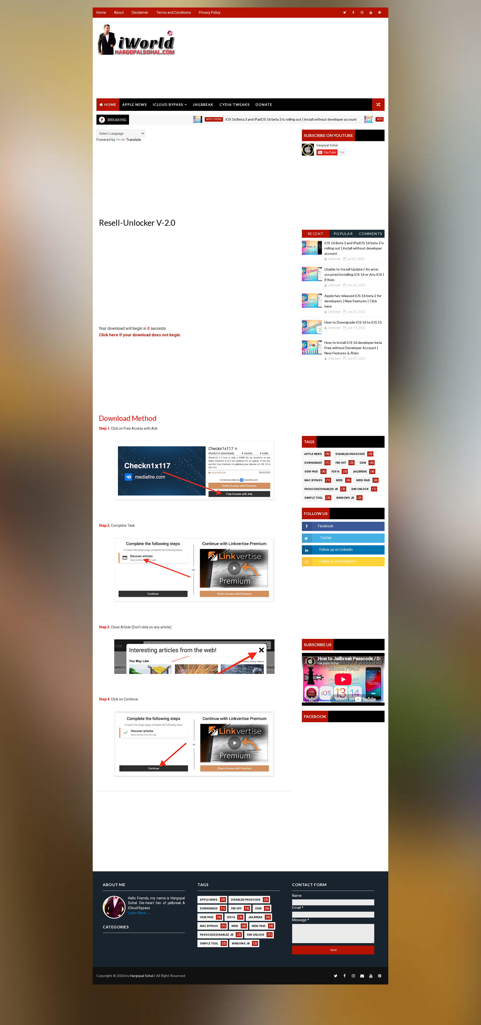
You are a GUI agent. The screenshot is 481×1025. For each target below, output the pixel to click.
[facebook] (353, 12)
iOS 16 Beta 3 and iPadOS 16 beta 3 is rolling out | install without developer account (260, 119)
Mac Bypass (313, 480)
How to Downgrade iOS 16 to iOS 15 (353, 322)
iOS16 (335, 471)
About (119, 13)
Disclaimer (140, 13)
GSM (362, 462)
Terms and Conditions (173, 13)
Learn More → (139, 913)
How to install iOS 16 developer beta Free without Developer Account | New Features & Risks (353, 347)
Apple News (134, 104)
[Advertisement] (293, 58)
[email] (362, 975)
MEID (339, 480)
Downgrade (313, 462)
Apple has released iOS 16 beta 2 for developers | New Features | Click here (353, 301)
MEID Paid (363, 480)
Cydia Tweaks (234, 104)
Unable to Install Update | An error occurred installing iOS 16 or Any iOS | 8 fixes (354, 274)
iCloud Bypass (168, 104)
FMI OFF (340, 462)
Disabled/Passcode (350, 454)
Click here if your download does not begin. (140, 335)
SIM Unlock (360, 489)
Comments (371, 233)
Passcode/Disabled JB (321, 489)
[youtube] (371, 12)
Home (101, 13)
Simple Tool (313, 497)
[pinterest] (379, 12)
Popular (343, 233)
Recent (316, 233)
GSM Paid (311, 471)
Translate (133, 140)
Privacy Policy (209, 13)
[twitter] (344, 12)
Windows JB (345, 497)
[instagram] (362, 12)
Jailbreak (203, 104)
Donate (264, 104)
